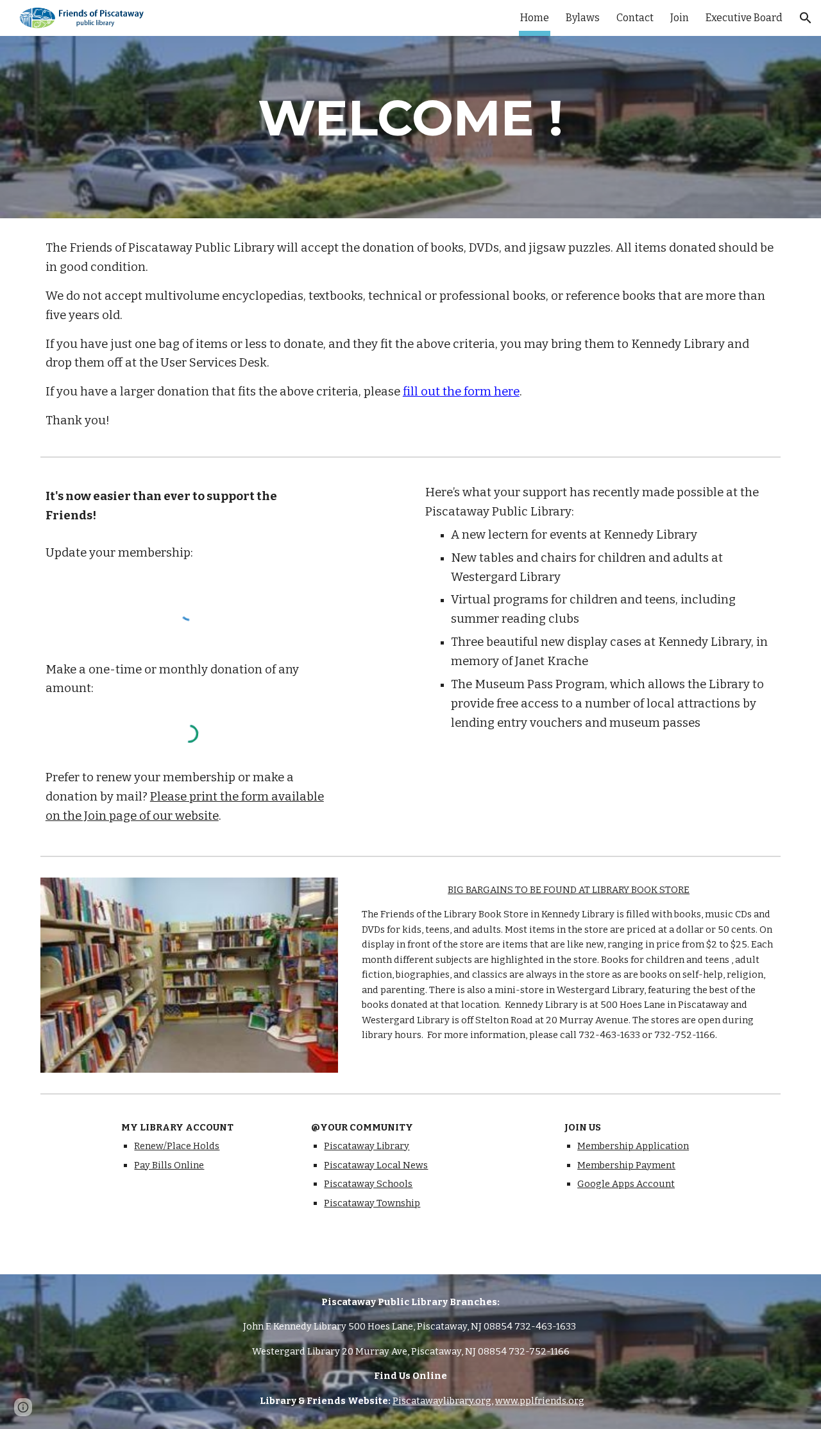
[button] (805, 18)
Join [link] (679, 18)
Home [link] (534, 18)
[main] (410, 118)
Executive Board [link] (744, 18)
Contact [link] (635, 18)
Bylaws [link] (583, 18)
